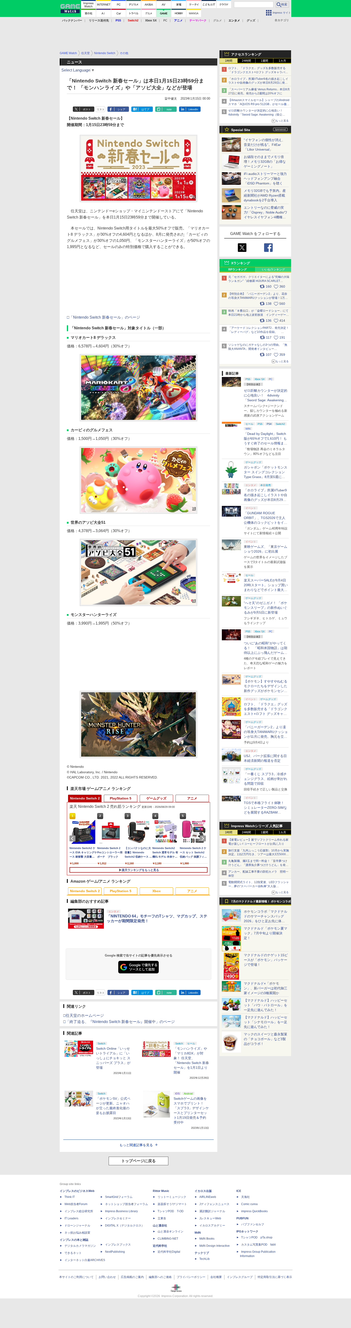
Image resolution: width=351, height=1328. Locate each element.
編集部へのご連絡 (160, 1277)
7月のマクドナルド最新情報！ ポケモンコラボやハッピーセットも (261, 903)
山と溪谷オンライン (170, 1231)
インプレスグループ (240, 1277)
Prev (73, 838)
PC (165, 20)
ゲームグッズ (156, 798)
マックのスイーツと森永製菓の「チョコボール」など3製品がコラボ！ (265, 1039)
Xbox (156, 891)
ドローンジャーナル (77, 1225)
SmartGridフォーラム (119, 1197)
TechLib (204, 1259)
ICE (238, 1191)
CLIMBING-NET (168, 1238)
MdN (198, 1232)
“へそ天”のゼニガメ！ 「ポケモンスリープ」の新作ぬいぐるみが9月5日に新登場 (265, 607)
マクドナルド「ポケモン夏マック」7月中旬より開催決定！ (265, 933)
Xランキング (240, 263)
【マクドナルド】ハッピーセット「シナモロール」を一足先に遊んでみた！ (265, 1022)
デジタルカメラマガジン (80, 1245)
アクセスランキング (246, 54)
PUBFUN (242, 1218)
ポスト (87, 109)
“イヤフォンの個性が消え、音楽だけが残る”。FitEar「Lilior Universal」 (264, 144)
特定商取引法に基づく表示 (275, 1277)
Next (203, 838)
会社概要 (216, 1277)
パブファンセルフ (252, 1224)
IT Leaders (71, 1218)
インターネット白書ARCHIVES (84, 1260)
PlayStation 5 (120, 798)
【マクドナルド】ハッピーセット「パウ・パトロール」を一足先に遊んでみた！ (265, 1005)
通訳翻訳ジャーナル (212, 1211)
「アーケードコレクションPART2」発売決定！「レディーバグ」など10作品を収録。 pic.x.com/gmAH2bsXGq (258, 332)
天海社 (245, 1197)
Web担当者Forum (75, 1204)
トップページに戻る (138, 1161)
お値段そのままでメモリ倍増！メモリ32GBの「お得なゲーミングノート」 (265, 161)
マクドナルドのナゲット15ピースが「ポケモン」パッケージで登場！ (266, 960)
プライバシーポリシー (191, 1277)
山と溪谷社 (160, 1225)
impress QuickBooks (254, 1211)
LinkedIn (193, 109)
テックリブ (202, 1253)
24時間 (246, 60)
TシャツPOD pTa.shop (256, 1237)
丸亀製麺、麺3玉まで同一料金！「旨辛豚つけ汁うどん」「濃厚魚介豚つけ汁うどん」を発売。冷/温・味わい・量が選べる (257, 865)
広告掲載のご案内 (132, 1277)
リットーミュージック (172, 1197)
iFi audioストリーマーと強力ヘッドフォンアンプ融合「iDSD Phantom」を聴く (265, 178)
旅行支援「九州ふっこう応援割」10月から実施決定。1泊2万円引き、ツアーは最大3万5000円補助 (258, 854)
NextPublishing (115, 1251)
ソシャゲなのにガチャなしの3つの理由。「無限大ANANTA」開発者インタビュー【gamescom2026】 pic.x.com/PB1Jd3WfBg (257, 349)
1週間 (264, 60)
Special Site (240, 130)
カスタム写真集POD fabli (258, 1244)
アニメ (192, 798)
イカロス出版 (203, 1191)
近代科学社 (160, 1245)
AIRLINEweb (207, 1197)
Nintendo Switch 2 (85, 798)
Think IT (69, 1197)
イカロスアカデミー (212, 1225)
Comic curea (249, 1204)
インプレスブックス (118, 1244)
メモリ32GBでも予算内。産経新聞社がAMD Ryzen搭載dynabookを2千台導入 (265, 195)
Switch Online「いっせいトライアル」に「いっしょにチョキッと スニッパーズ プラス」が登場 (113, 1058)
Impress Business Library (121, 1211)
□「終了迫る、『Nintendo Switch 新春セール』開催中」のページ (119, 1022)
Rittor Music (161, 1191)
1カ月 (282, 60)
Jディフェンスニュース (214, 1204)
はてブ (145, 109)
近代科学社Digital (169, 1251)
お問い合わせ (107, 1277)
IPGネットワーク (247, 1231)
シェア (121, 109)
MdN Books (206, 1238)
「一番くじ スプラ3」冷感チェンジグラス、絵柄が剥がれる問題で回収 (265, 778)
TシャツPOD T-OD (171, 1211)
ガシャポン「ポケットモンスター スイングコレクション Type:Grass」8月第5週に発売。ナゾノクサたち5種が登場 (265, 476)
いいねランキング (273, 269)
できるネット (73, 1253)
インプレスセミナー (118, 1218)
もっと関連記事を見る (136, 1145)
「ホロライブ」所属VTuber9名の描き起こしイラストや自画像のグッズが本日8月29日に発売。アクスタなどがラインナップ (258, 83)
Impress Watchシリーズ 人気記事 (257, 826)
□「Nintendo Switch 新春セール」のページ (103, 317)
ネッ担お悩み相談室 (77, 1232)
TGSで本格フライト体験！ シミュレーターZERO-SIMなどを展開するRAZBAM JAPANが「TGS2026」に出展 (265, 812)
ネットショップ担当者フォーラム (126, 1204)
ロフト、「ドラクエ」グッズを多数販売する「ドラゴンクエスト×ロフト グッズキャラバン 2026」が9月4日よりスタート (258, 72)
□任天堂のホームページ (83, 1015)
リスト (101, 109)
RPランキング (237, 269)
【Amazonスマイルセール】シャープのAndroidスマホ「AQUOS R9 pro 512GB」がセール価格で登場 (258, 104)
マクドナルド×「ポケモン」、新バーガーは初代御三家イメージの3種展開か (265, 988)
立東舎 (162, 1218)
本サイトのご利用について (76, 1277)
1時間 (228, 60)
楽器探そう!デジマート (172, 1204)
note (169, 109)
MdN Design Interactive (214, 1245)
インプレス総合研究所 (78, 1211)
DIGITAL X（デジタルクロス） (124, 1225)
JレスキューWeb (210, 1218)
